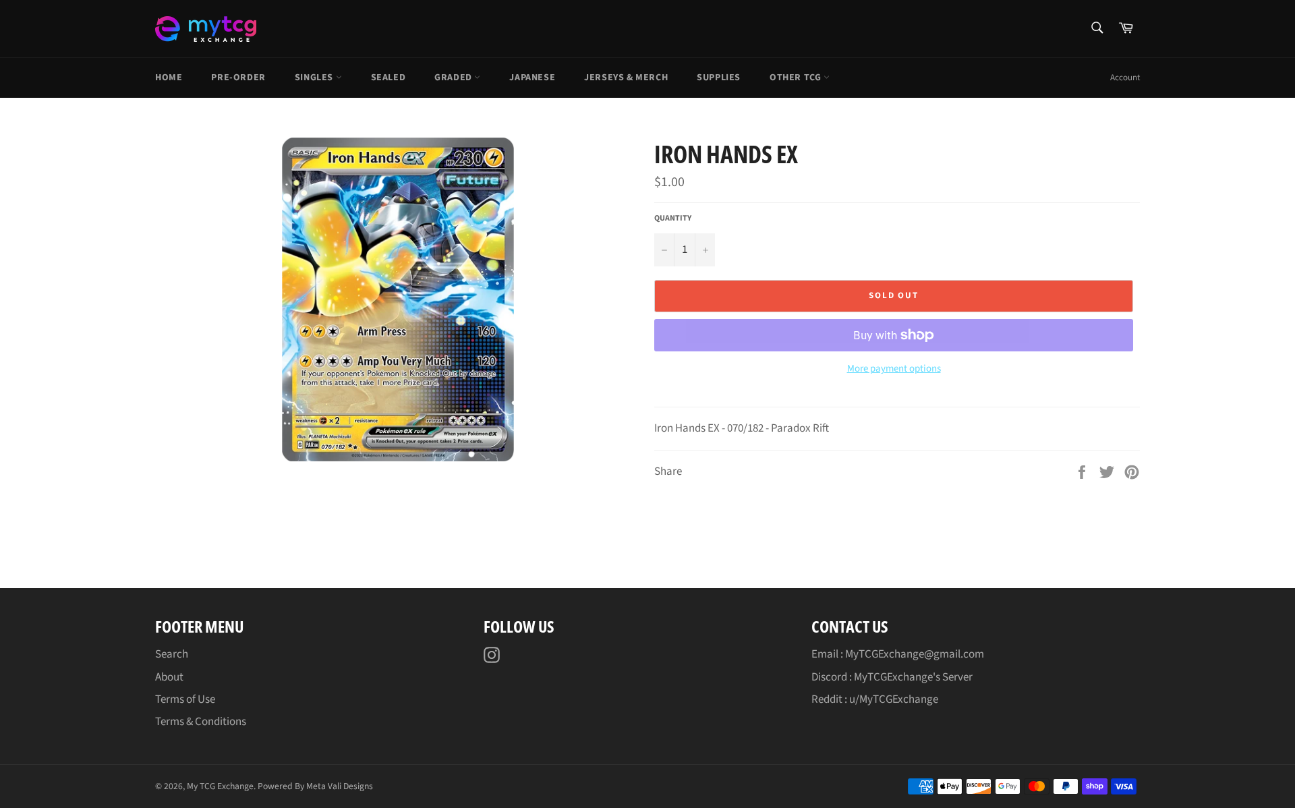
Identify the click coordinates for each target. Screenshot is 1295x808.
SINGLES (315, 77)
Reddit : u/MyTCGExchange (874, 699)
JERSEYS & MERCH (626, 77)
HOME (168, 77)
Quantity (672, 218)
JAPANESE (532, 77)
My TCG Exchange (220, 786)
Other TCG (797, 77)
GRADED (454, 77)
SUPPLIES (719, 77)
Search (171, 654)
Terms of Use (185, 699)
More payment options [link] (894, 369)
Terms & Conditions (200, 722)
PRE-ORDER (238, 77)
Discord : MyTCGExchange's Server (892, 677)
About (169, 677)
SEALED (388, 77)
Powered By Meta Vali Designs (315, 786)
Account (1125, 77)
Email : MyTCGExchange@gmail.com (897, 654)
